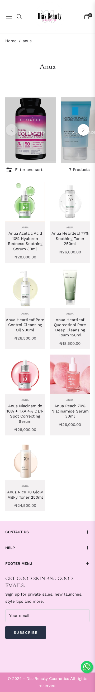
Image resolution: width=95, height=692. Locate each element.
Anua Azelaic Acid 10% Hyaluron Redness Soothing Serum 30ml (25, 241)
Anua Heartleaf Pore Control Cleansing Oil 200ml (25, 324)
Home (11, 40)
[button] (83, 130)
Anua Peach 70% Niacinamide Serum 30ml (70, 411)
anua (25, 227)
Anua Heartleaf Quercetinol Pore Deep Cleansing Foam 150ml (70, 327)
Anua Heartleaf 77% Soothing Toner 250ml (70, 238)
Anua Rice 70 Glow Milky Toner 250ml (25, 495)
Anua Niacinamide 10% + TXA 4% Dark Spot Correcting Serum (25, 414)
